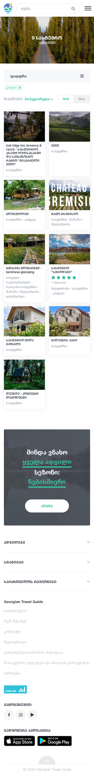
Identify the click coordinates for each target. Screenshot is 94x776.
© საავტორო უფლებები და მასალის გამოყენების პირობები (47, 667)
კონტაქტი (12, 631)
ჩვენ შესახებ (15, 621)
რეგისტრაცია (15, 642)
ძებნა (47, 506)
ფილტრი (18, 76)
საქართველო (15, 610)
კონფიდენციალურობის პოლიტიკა (33, 652)
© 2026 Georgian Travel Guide (47, 769)
